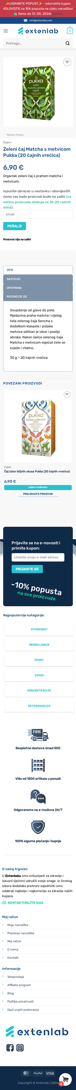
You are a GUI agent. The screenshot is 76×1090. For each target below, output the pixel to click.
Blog (10, 993)
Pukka (19, 134)
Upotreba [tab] (14, 287)
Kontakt (13, 958)
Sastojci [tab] (13, 279)
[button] (5, 31)
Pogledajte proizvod (38, 493)
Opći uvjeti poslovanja (23, 1010)
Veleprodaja (15, 977)
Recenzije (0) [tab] (17, 296)
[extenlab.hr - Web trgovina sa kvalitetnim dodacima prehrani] (38, 31)
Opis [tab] (10, 269)
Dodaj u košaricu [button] (37, 487)
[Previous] (7, 130)
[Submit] (68, 43)
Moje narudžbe (17, 925)
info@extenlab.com (40, 20)
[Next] (19, 130)
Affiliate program (19, 985)
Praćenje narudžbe (20, 933)
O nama (12, 949)
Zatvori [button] (57, 14)
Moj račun (14, 941)
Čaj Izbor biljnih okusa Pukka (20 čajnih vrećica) (37, 471)
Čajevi (7, 142)
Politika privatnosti (20, 1001)
